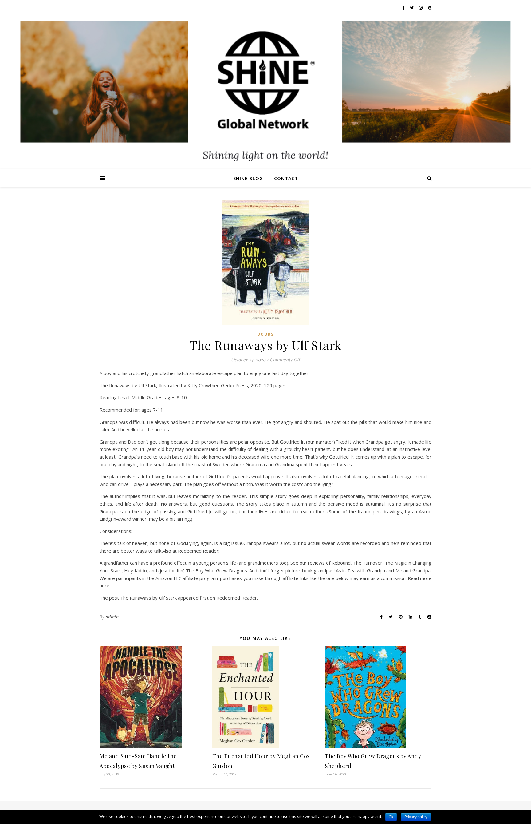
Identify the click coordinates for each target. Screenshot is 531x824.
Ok (391, 817)
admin (112, 617)
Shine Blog (248, 178)
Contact (286, 178)
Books (266, 334)
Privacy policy (415, 817)
